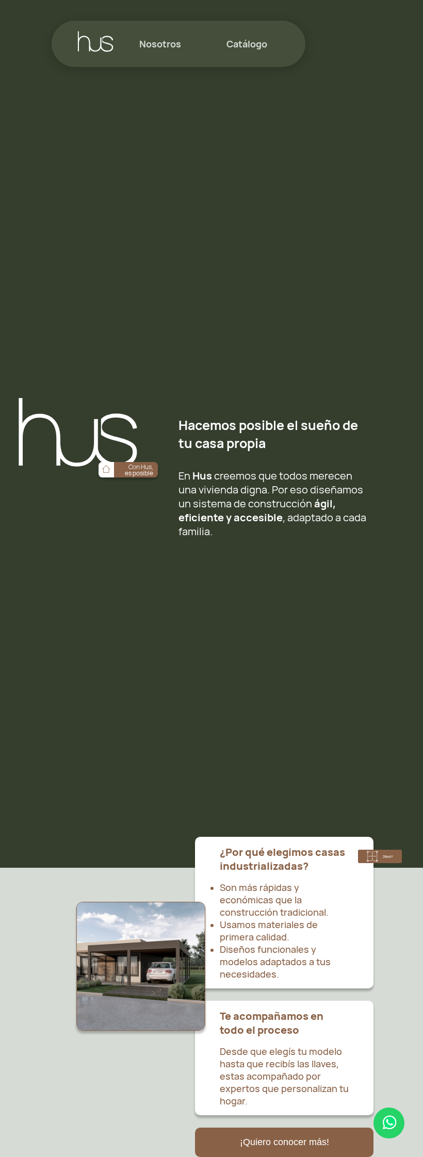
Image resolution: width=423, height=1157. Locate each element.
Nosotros (160, 44)
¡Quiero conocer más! (284, 1142)
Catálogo (246, 44)
